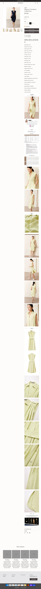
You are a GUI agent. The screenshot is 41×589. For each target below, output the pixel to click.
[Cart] (37, 3)
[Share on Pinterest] (30, 533)
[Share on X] (27, 533)
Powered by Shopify (23, 587)
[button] (4, 17)
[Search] (35, 3)
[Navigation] (3, 3)
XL (32, 23)
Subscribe (33, 579)
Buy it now (31, 32)
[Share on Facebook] (25, 533)
